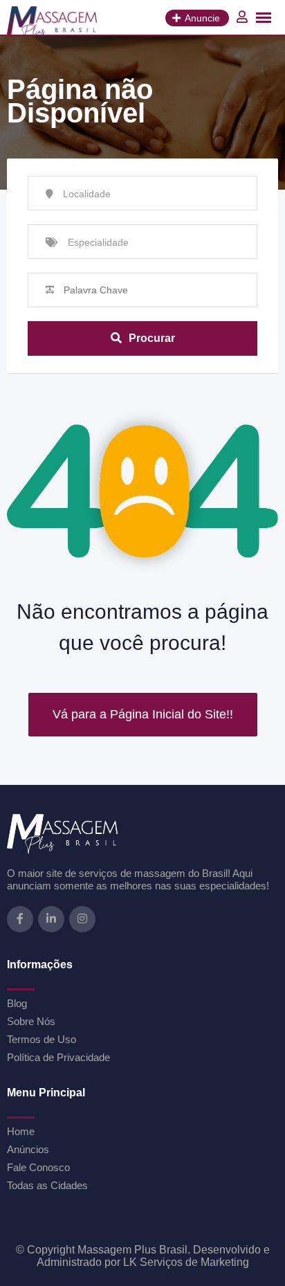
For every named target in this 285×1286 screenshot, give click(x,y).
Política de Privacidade (58, 1057)
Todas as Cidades (47, 1185)
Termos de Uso (41, 1039)
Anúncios (28, 1149)
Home (21, 1131)
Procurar (152, 338)
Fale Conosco (38, 1167)
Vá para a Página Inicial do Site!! (143, 714)
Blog (17, 1003)
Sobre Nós (31, 1021)
